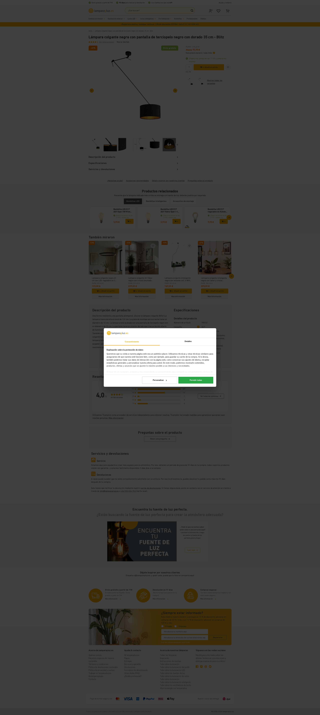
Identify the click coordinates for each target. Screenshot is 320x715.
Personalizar (158, 380)
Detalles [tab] (188, 341)
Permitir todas (196, 380)
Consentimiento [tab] (132, 342)
